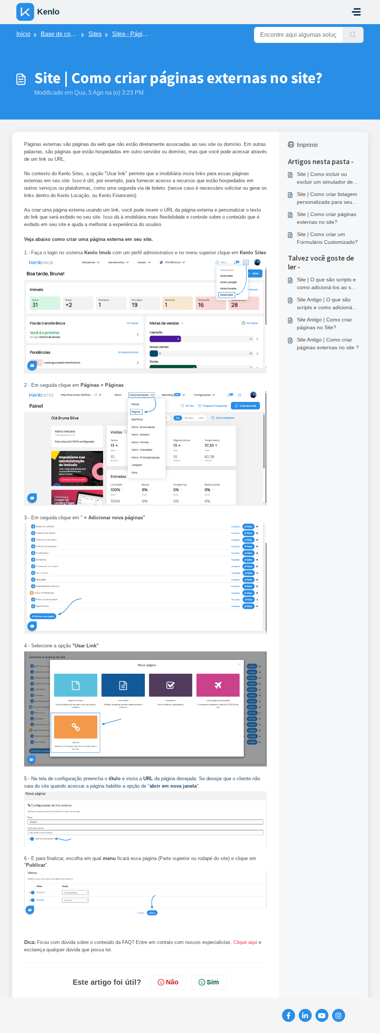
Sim (213, 982)
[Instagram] (338, 1015)
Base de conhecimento (71, 34)
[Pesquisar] (353, 35)
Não (172, 982)
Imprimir (307, 145)
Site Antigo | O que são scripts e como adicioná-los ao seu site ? (325, 304)
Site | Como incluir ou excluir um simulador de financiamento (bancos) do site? (325, 178)
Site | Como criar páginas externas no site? (326, 218)
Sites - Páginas (132, 34)
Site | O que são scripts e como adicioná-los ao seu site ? (327, 284)
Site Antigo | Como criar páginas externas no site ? (328, 343)
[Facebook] (288, 1015)
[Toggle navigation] (356, 12)
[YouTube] (321, 1015)
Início (23, 34)
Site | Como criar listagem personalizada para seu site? (327, 198)
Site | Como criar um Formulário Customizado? (327, 238)
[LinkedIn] (305, 1015)
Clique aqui (246, 942)
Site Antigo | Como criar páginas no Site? (324, 323)
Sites (95, 34)
